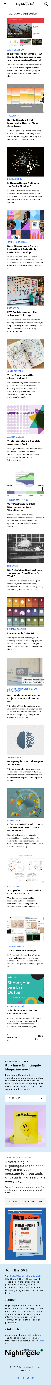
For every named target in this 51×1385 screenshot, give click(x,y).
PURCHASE (14, 1098)
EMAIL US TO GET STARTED (21, 1201)
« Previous (12, 1037)
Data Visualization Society (26, 1276)
